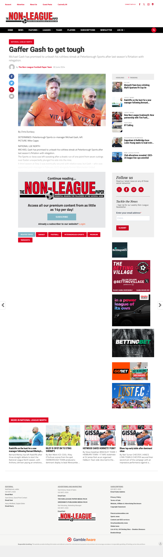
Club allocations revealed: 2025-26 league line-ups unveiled (138, 156)
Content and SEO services (120, 520)
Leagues (47, 30)
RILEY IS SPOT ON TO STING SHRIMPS (58, 449)
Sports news (115, 516)
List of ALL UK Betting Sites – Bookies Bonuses (128, 529)
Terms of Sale (115, 500)
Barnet (41, 234)
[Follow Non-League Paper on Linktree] (152, 4)
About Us (33, 4)
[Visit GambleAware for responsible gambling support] (84, 539)
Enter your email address (128, 213)
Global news (115, 526)
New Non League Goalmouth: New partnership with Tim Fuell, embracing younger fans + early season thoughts (139, 116)
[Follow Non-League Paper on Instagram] (148, 4)
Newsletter (106, 30)
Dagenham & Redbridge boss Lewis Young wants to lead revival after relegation (139, 141)
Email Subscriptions (118, 492)
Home (10, 30)
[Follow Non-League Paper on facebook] (139, 4)
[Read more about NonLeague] (77, 520)
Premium (94, 234)
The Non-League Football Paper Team (35, 67)
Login (82, 224)
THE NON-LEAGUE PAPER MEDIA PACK (72, 499)
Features (33, 30)
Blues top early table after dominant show (136, 449)
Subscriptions (87, 30)
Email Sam (62, 496)
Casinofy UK (62, 4)
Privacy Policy (116, 497)
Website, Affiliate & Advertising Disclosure (126, 503)
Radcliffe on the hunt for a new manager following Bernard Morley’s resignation (137, 101)
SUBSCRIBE (62, 217)
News (20, 30)
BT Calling (128, 125)
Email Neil (61, 511)
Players (71, 30)
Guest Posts (47, 4)
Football (55, 234)
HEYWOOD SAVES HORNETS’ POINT (99, 448)
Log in (120, 30)
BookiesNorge (116, 533)
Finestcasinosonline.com (120, 513)
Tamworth (25, 240)
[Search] (154, 27)
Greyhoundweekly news (119, 523)
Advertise (20, 4)
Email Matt (9, 494)
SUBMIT (122, 228)
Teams (59, 30)
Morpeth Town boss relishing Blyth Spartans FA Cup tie (137, 86)
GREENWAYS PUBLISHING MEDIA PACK (72, 502)
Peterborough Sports (74, 234)
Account (8, 4)
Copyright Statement (118, 507)
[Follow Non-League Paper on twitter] (144, 4)
